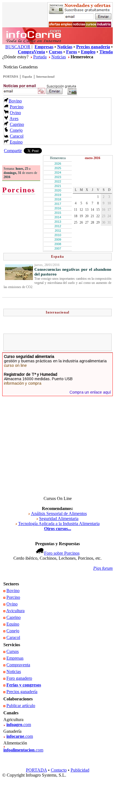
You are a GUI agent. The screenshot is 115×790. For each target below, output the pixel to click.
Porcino (16, 106)
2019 (57, 195)
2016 (57, 208)
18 (75, 216)
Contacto (59, 770)
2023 (57, 177)
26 (81, 222)
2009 (57, 239)
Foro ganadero (19, 678)
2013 (57, 221)
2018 (57, 199)
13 (86, 210)
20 (86, 216)
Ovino (15, 112)
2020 (57, 190)
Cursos (12, 651)
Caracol (16, 136)
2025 (57, 168)
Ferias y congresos (23, 685)
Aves (13, 118)
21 (92, 216)
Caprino (17, 124)
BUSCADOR (17, 46)
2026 (57, 163)
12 (81, 210)
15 (98, 210)
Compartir (13, 150)
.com (18, 724)
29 (98, 222)
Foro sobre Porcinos (62, 553)
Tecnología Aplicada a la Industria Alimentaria (59, 523)
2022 (57, 181)
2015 (57, 212)
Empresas (14, 658)
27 (86, 222)
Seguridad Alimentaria (58, 518)
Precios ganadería (21, 691)
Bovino (15, 101)
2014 (57, 217)
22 (98, 216)
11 (75, 210)
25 (75, 222)
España (27, 76)
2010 (57, 235)
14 (92, 210)
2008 (57, 244)
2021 (57, 186)
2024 (57, 172)
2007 (57, 248)
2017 (57, 203)
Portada (40, 56)
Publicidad (80, 770)
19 (81, 216)
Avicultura (15, 610)
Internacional (45, 76)
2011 (58, 230)
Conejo (16, 130)
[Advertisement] (60, 342)
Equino (16, 142)
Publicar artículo (20, 705)
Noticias (58, 56)
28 (92, 222)
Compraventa (18, 664)
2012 (57, 226)
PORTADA (10, 76)
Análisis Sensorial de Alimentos (59, 513)
